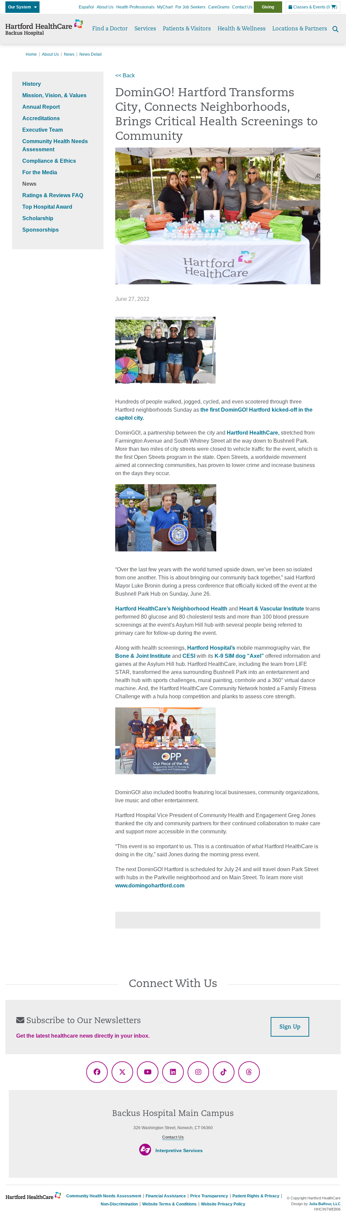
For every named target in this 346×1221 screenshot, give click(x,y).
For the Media (39, 172)
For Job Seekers (190, 7)
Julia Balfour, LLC (325, 1204)
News (69, 54)
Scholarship (37, 218)
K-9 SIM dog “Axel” (239, 656)
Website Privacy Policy (223, 1204)
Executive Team (42, 130)
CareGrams (218, 7)
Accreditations (41, 118)
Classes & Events (308, 7)
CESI (188, 656)
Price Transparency (209, 1196)
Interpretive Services (179, 1150)
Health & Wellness (242, 29)
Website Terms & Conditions (169, 1204)
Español (86, 7)
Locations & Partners (299, 29)
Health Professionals (135, 7)
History (31, 84)
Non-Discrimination (119, 1204)
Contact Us (242, 7)
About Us (105, 7)
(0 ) (331, 7)
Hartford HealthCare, (253, 433)
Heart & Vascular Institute (271, 609)
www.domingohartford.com (149, 885)
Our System (21, 7)
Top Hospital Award (47, 207)
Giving (268, 7)
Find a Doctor (110, 29)
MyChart (165, 7)
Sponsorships (40, 230)
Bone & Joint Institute (143, 656)
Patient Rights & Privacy (255, 1196)
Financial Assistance (166, 1196)
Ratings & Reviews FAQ (52, 195)
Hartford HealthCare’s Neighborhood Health (171, 609)
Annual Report (41, 107)
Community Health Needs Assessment (103, 1196)
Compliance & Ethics (49, 161)
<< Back (125, 75)
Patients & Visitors (187, 29)
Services (145, 29)
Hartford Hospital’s (211, 648)
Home (31, 54)
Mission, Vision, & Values (54, 95)
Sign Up (289, 1027)
